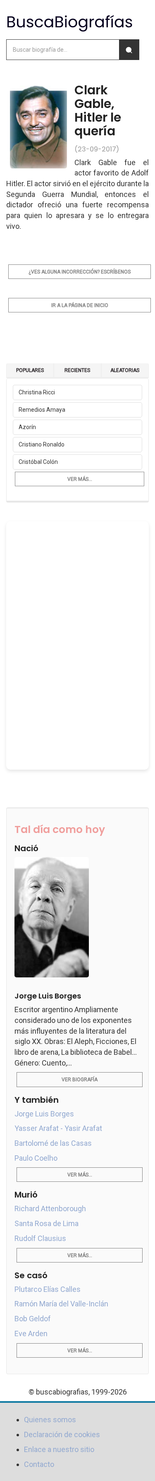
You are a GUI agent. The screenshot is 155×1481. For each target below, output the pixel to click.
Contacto (39, 1464)
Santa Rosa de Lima (46, 1223)
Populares (30, 370)
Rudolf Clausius (40, 1238)
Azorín (27, 427)
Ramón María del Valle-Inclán (61, 1303)
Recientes (77, 370)
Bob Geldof (32, 1318)
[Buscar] (129, 49)
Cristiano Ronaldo (41, 444)
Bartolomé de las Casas (53, 1143)
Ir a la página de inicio (79, 305)
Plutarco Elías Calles (47, 1289)
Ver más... (79, 479)
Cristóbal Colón (38, 461)
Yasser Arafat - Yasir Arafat (58, 1128)
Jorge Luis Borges (44, 1113)
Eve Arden (31, 1333)
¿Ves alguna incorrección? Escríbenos (80, 272)
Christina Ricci (37, 392)
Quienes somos (50, 1419)
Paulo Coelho (35, 1158)
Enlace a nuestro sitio (59, 1449)
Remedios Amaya (42, 409)
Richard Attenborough (50, 1208)
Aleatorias (124, 370)
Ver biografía (80, 1080)
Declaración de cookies (62, 1434)
